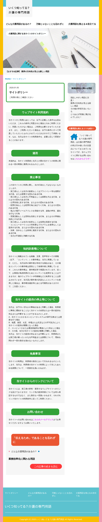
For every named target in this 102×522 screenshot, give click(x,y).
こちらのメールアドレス (43, 419)
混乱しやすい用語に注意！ (80, 99)
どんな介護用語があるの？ (18, 23)
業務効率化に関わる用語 (22, 458)
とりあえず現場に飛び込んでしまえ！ (81, 115)
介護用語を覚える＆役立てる (82, 23)
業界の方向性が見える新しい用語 (35, 71)
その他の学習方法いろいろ (81, 110)
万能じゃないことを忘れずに (50, 23)
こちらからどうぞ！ (82, 158)
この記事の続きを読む (46, 466)
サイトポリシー (11, 493)
